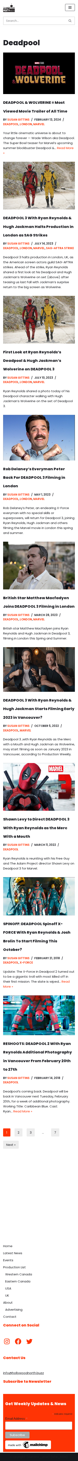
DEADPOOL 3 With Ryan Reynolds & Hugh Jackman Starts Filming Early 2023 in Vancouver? (38, 709)
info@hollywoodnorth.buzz (23, 1373)
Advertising (13, 1309)
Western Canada (18, 1274)
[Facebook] (18, 1341)
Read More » (22, 1111)
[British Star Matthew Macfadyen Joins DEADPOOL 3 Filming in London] (39, 565)
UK (7, 1295)
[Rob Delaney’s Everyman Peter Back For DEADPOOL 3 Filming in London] (39, 437)
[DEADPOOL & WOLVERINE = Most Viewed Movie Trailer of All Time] (39, 73)
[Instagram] (7, 1341)
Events (8, 1260)
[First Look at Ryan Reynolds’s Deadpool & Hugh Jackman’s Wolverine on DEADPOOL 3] (39, 320)
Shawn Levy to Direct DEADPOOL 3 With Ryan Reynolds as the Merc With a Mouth (36, 828)
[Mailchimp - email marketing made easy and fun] (28, 1448)
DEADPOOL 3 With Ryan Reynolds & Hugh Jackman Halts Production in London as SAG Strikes (38, 226)
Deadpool (11, 124)
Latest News (12, 1253)
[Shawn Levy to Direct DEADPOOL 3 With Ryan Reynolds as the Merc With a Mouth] (39, 787)
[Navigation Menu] (70, 7)
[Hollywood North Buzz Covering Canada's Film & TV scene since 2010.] (9, 7)
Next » (11, 1145)
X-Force (26, 963)
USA (8, 1288)
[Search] (70, 21)
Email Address (16, 1419)
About (8, 1302)
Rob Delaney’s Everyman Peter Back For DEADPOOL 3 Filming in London (34, 477)
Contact (9, 1316)
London (26, 124)
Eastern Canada (17, 1281)
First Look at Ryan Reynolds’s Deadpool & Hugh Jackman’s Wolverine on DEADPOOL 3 (32, 360)
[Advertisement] (39, 1201)
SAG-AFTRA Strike (60, 248)
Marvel (39, 124)
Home (7, 1246)
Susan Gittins (18, 120)
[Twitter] (29, 1341)
